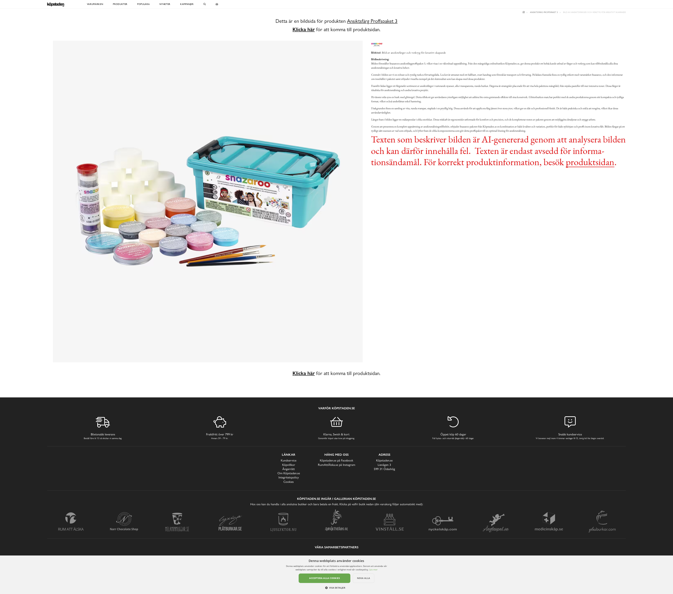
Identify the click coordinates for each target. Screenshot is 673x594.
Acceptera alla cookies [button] (324, 578)
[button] (336, 588)
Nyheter (164, 4)
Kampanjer (187, 4)
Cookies (288, 482)
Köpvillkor (288, 465)
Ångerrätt (288, 469)
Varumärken (95, 4)
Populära (143, 4)
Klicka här (304, 29)
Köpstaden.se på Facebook (336, 460)
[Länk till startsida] (523, 12)
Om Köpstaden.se (288, 473)
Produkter (120, 4)
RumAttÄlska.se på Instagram (336, 465)
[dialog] (336, 574)
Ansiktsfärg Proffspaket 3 (372, 21)
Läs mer (373, 569)
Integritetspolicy (288, 477)
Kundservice (288, 460)
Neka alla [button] (363, 578)
